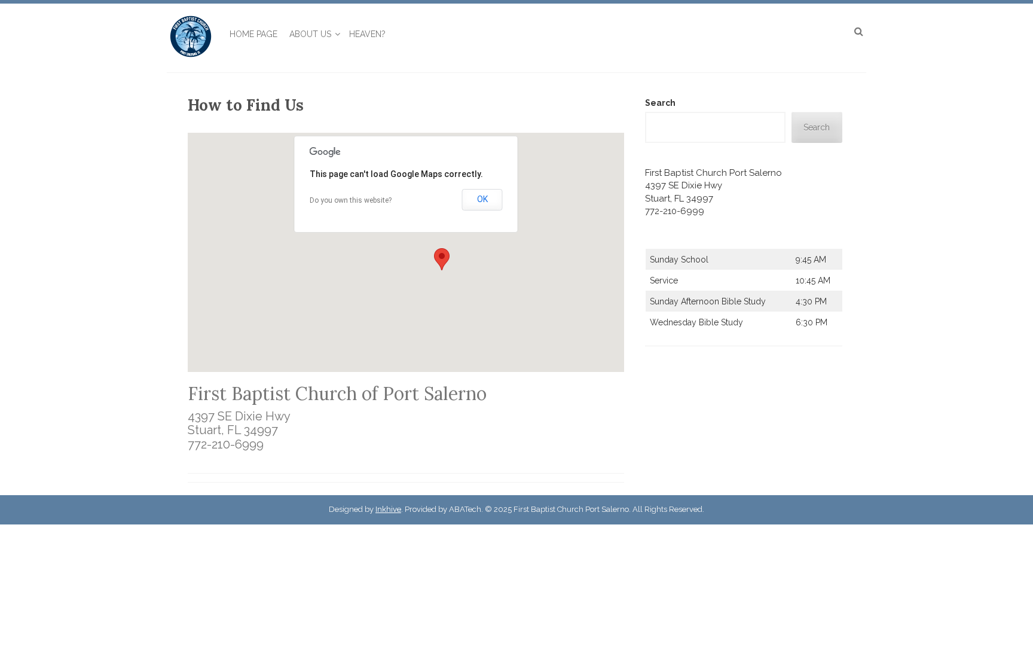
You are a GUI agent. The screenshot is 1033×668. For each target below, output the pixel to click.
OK (482, 199)
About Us (310, 34)
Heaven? (367, 34)
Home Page (253, 34)
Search (660, 103)
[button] (442, 259)
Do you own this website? (351, 200)
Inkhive (388, 509)
